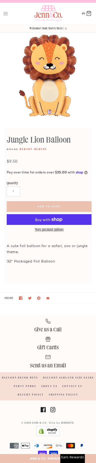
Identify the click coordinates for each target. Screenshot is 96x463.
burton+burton (33, 149)
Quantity (12, 183)
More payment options (49, 229)
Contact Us (72, 386)
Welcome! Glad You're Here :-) (47, 28)
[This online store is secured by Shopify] (48, 435)
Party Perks (25, 386)
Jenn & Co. (39, 423)
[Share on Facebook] (20, 298)
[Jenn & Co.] (48, 14)
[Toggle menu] (5, 13)
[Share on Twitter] (29, 298)
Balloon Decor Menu (20, 378)
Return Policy (31, 395)
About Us (49, 386)
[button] (48, 458)
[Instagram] (52, 409)
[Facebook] (43, 409)
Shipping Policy (63, 395)
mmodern (67, 423)
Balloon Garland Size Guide (68, 378)
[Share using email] (48, 298)
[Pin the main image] (38, 298)
